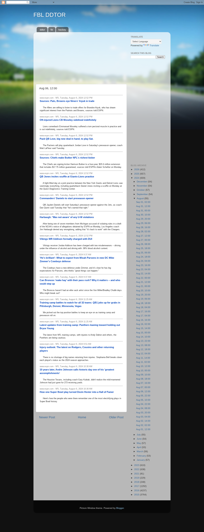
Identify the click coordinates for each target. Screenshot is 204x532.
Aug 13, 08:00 (143, 345)
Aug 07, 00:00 (143, 387)
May (139, 443)
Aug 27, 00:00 (143, 240)
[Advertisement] (81, 57)
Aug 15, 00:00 (143, 332)
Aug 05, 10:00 (143, 400)
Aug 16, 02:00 (143, 324)
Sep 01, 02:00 (143, 202)
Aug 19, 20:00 (143, 295)
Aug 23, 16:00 (143, 265)
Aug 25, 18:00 (143, 248)
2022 (137, 469)
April (139, 447)
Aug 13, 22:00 (143, 341)
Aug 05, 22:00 (143, 395)
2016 (137, 490)
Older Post (116, 417)
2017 (137, 486)
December (142, 181)
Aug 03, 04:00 (143, 417)
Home (82, 417)
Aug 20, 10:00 (143, 290)
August (140, 198)
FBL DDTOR (49, 15)
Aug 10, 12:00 (143, 366)
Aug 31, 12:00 (143, 206)
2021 (137, 473)
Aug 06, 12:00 (143, 391)
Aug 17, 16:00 (143, 311)
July (139, 434)
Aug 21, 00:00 (143, 286)
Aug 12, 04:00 (143, 353)
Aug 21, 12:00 (143, 282)
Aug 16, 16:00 (143, 320)
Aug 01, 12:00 (143, 429)
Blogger (120, 508)
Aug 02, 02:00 (143, 425)
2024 (137, 178)
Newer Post (47, 417)
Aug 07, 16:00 (143, 383)
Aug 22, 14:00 (143, 273)
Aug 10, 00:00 (143, 370)
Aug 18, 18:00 (143, 303)
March (140, 451)
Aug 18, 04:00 (143, 307)
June (139, 439)
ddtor (42, 29)
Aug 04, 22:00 (143, 404)
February (142, 456)
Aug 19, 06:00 (143, 299)
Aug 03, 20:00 (143, 412)
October (141, 190)
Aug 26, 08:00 (143, 244)
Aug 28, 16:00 (143, 227)
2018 (137, 482)
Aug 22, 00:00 (143, 278)
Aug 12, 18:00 (143, 349)
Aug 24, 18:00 (143, 257)
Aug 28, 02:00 (143, 231)
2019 (137, 478)
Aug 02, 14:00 (143, 421)
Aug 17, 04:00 (143, 315)
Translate (154, 45)
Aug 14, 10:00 (143, 337)
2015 (137, 494)
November (142, 186)
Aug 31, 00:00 (143, 210)
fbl (52, 29)
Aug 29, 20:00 (143, 219)
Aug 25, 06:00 (143, 252)
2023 (137, 465)
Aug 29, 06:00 (143, 223)
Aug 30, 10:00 (143, 215)
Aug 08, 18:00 (143, 379)
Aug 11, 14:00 (143, 358)
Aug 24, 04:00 (143, 261)
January (141, 460)
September (143, 194)
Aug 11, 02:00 (143, 362)
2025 (137, 174)
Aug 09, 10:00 (143, 374)
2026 (137, 169)
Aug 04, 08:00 (143, 408)
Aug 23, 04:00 (143, 269)
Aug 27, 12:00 (143, 236)
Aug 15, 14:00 (143, 328)
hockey (62, 29)
